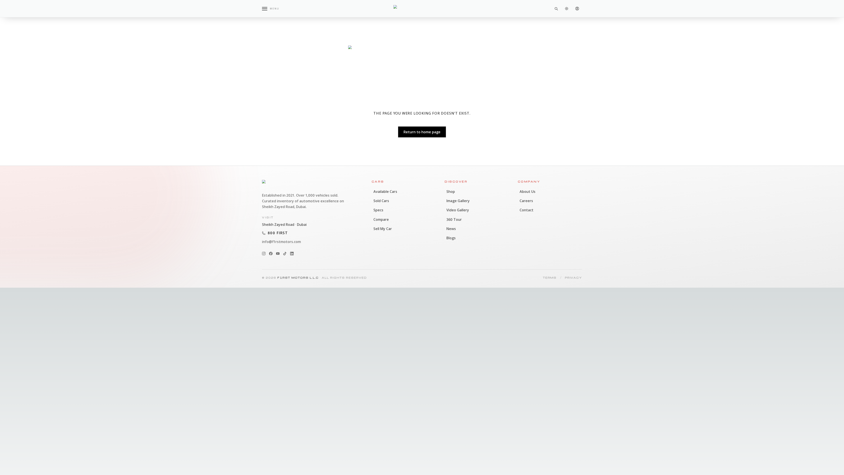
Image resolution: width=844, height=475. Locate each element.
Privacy (573, 277)
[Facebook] (271, 253)
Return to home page (422, 132)
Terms (550, 277)
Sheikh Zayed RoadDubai (284, 224)
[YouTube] (278, 253)
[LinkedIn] (292, 253)
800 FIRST (278, 232)
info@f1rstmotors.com (281, 241)
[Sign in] (577, 8)
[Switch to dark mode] (566, 8)
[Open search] (556, 8)
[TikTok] (285, 253)
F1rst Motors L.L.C (298, 277)
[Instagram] (264, 253)
